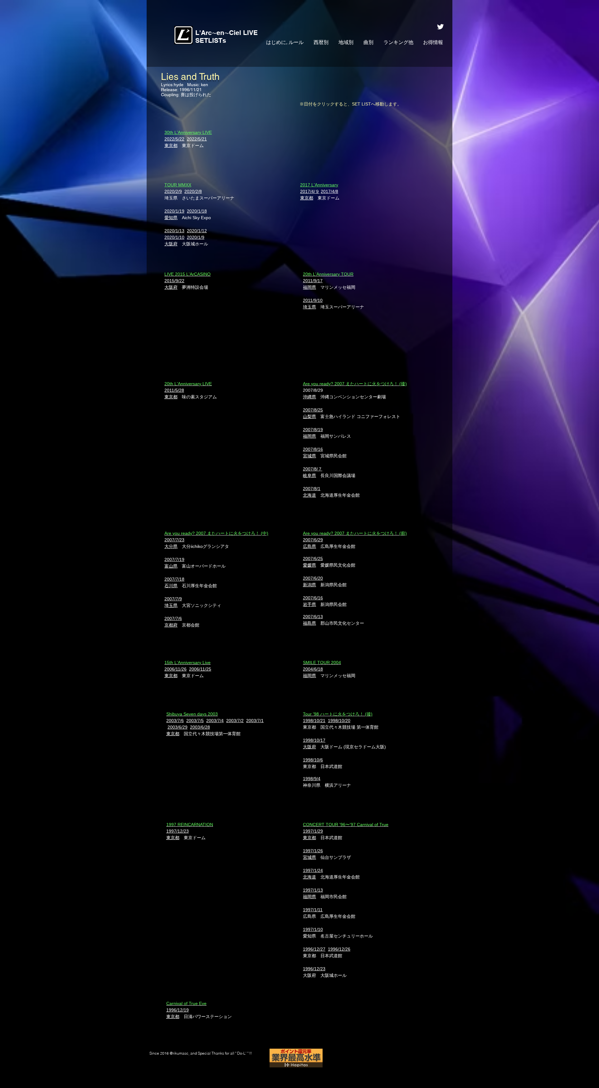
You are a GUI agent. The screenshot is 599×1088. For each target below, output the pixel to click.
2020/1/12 (197, 230)
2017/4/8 (329, 191)
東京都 (171, 145)
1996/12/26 (339, 949)
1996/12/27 (314, 949)
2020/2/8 (193, 191)
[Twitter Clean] (440, 27)
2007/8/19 (313, 429)
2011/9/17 (313, 280)
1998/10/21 (314, 720)
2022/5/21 (197, 138)
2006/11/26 (175, 669)
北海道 (309, 876)
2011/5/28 (174, 390)
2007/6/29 (313, 539)
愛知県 (171, 217)
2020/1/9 (195, 237)
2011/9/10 (313, 300)
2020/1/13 (174, 230)
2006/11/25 (200, 669)
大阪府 (171, 243)
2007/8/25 (313, 409)
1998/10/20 (339, 720)
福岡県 (309, 896)
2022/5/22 (174, 138)
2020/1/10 (174, 237)
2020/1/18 (197, 211)
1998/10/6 (313, 759)
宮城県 (309, 857)
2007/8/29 (313, 390)
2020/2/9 (173, 191)
